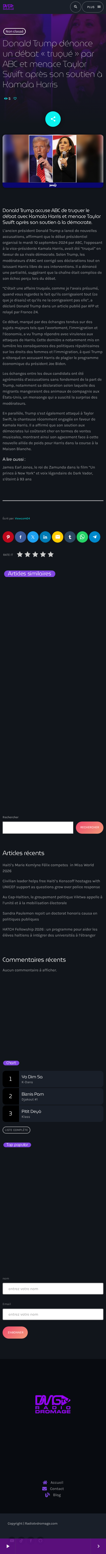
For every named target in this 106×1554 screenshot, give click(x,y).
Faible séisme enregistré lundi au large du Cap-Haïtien (52, 1230)
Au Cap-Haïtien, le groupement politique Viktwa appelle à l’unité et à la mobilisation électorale (52, 700)
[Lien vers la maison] (8, 7)
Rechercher (11, 817)
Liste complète (16, 1130)
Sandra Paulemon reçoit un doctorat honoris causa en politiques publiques (53, 602)
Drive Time (19, 1031)
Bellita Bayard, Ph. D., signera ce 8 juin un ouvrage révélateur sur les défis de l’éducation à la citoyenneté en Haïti (61, 1184)
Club (13, 1022)
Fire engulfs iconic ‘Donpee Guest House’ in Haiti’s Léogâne (63, 1252)
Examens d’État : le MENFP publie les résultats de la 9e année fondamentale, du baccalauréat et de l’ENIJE (52, 1207)
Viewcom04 (22, 518)
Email (7, 1304)
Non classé (14, 31)
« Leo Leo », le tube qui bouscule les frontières (50, 1161)
